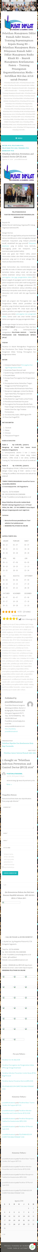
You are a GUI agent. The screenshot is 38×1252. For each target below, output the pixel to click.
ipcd (3, 629)
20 (19, 1220)
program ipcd (6, 679)
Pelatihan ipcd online (25, 656)
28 (24, 1224)
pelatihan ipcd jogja (26, 653)
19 (14, 1220)
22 (28, 1220)
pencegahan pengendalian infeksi (17, 669)
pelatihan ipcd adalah (9, 650)
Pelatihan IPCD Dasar (23, 650)
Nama (5, 833)
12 (14, 1216)
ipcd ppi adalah (14, 635)
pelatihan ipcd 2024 (23, 645)
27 (19, 1224)
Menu (20, 138)
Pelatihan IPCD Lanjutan (10, 656)
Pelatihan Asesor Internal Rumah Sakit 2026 (20, 751)
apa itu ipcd (11, 624)
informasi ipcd (17, 627)
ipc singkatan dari (28, 627)
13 (19, 1216)
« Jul (3, 1234)
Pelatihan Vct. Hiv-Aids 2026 (11, 1060)
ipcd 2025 (9, 629)
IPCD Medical (18, 632)
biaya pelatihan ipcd (22, 624)
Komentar (7, 807)
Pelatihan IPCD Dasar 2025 (10, 653)
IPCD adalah (23, 629)
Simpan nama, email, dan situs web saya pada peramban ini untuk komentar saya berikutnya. (9, 860)
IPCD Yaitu (16, 640)
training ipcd (23, 148)
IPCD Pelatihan (28, 632)
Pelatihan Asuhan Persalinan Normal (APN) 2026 (17, 1081)
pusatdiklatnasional (20, 159)
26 (14, 1224)
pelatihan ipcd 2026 (22, 648)
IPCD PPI (5, 635)
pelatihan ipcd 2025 (8, 648)
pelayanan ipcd (7, 666)
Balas (8, 784)
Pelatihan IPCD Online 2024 (11, 658)
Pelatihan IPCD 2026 (9, 148)
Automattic (25, 1248)
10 (4, 1216)
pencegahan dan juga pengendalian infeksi (17, 277)
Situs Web (6, 848)
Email (5, 840)
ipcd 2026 (16, 629)
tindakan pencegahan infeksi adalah (16, 684)
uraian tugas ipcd (26, 687)
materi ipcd (6, 145)
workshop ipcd (8, 151)
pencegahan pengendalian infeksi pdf (14, 671)
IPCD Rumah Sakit (25, 635)
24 (4, 1224)
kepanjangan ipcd (26, 640)
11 (9, 1216)
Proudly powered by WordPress (18, 1246)
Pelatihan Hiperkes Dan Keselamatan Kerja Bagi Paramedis (17, 743)
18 (9, 1220)
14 (24, 1216)
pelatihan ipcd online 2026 (14, 661)
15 (28, 1216)
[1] (32, 1248)
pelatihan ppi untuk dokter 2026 (21, 663)
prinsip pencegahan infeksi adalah (18, 677)
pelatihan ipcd (17, 145)
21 (24, 1220)
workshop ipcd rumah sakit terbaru (13, 690)
